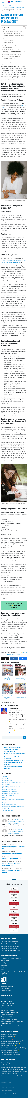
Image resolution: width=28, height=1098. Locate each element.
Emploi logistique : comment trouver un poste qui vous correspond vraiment (12, 749)
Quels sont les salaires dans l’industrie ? (12, 1069)
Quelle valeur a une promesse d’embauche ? (10, 37)
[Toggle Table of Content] (23, 27)
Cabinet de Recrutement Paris (9, 941)
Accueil (3, 5)
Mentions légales (7, 1090)
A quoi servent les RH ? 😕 (8, 1045)
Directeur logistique (6, 1005)
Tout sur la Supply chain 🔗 (9, 1034)
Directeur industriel (6, 1001)
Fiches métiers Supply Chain (10, 793)
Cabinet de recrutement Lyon (9, 948)
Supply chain (6, 808)
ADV (2, 967)
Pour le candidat (9, 40)
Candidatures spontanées (9, 1094)
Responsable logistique (8, 1014)
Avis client (5, 778)
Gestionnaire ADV (6, 1023)
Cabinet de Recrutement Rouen (10, 946)
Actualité (4, 776)
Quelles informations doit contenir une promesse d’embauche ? (12, 46)
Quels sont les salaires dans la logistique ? (13, 1076)
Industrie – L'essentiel (8, 795)
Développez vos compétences (11, 786)
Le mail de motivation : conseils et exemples (13, 1067)
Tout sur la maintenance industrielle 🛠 (12, 1041)
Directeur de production (8, 1008)
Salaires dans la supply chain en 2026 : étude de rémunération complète (13, 762)
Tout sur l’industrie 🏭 (7, 1039)
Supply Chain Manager (7, 1010)
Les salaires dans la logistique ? (10, 1052)
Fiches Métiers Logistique (9, 791)
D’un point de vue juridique (11, 44)
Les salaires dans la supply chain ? (11, 1054)
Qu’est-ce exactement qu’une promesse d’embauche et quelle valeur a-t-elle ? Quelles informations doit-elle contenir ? (13, 31)
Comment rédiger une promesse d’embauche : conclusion (11, 57)
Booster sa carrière (7, 780)
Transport (4, 965)
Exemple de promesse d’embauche (12, 54)
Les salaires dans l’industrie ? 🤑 (10, 1050)
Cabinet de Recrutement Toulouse (11, 944)
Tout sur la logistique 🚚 (8, 1036)
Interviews (5, 797)
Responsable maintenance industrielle (12, 1021)
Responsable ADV (6, 1017)
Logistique (5, 803)
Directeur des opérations (8, 999)
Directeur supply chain (7, 1003)
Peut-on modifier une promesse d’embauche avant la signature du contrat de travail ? (13, 51)
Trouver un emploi (7, 810)
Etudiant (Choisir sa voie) (9, 788)
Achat (3, 969)
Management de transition (9, 805)
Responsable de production (9, 1019)
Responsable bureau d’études (9, 1012)
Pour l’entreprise (9, 42)
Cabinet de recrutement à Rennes (10, 950)
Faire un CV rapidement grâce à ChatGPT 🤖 (13, 1048)
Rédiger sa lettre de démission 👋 (10, 1043)
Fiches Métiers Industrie (9, 790)
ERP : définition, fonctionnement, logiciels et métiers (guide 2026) (16, 821)
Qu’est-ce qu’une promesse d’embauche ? (15, 35)
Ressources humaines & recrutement (13, 7)
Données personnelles (8, 1087)
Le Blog (9, 5)
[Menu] (3, 2)
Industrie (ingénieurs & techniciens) (11, 958)
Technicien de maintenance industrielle (12, 1026)
